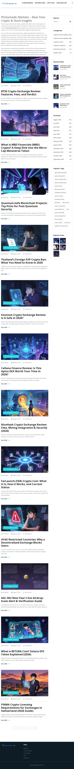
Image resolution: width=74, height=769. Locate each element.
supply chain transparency (61, 226)
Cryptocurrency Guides (10, 247)
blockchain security (59, 199)
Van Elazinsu (5, 85)
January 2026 (57, 145)
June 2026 (56, 127)
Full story (4, 103)
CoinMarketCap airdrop (60, 192)
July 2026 (56, 123)
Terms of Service (28, 750)
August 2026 (57, 120)
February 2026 (57, 141)
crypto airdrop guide (60, 176)
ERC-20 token (66, 202)
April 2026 (56, 134)
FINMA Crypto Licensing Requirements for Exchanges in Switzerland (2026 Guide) (21, 707)
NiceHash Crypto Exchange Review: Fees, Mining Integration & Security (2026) (24, 428)
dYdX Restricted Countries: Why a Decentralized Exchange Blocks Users (23, 542)
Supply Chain (57, 53)
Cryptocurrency (58, 42)
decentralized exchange (60, 172)
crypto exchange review (60, 179)
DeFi (68, 209)
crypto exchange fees (60, 216)
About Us (26, 748)
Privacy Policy (27, 753)
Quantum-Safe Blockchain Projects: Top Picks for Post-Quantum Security (24, 206)
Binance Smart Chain (60, 189)
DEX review (67, 222)
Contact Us (26, 758)
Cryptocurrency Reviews (11, 79)
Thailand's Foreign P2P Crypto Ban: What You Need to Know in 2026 (24, 261)
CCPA (25, 755)
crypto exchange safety (60, 182)
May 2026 (56, 130)
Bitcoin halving (58, 219)
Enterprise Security (59, 49)
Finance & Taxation (59, 45)
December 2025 (58, 148)
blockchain (57, 202)
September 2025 (58, 159)
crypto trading (58, 222)
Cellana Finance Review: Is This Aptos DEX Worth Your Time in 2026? (21, 371)
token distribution (59, 209)
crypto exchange (59, 196)
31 (35, 728)
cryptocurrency (58, 186)
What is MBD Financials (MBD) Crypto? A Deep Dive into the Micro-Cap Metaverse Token (24, 148)
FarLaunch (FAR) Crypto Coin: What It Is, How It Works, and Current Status (24, 484)
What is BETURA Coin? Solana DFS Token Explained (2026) (22, 652)
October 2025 (57, 156)
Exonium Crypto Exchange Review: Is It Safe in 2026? (23, 316)
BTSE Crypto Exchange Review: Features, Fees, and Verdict (21, 92)
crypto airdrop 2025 (59, 212)
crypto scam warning (60, 206)
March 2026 (57, 138)
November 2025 (58, 152)
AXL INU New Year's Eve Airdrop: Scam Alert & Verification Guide (22, 599)
